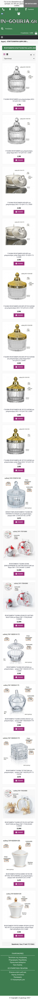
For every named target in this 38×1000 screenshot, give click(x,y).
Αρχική (3, 41)
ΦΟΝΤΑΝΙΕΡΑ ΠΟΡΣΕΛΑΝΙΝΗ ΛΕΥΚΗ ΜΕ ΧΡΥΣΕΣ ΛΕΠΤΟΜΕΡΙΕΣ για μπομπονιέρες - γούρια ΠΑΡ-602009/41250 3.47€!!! (19, 875)
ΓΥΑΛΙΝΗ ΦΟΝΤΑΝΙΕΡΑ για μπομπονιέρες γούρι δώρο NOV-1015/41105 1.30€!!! (19, 152)
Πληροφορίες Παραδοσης (18, 960)
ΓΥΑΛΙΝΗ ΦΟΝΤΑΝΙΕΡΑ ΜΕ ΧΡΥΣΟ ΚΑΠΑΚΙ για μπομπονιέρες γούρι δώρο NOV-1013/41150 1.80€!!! (19, 462)
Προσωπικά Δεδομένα (18, 962)
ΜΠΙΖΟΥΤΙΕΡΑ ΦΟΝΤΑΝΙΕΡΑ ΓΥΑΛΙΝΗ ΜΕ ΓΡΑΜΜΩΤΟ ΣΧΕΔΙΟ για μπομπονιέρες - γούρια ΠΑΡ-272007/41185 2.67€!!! (19, 513)
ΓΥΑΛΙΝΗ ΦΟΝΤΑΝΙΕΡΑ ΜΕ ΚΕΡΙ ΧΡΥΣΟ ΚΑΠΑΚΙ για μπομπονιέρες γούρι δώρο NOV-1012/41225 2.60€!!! (19, 358)
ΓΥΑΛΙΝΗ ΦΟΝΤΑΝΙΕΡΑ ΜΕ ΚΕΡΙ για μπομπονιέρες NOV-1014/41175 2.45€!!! (19, 203)
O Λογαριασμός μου (18, 979)
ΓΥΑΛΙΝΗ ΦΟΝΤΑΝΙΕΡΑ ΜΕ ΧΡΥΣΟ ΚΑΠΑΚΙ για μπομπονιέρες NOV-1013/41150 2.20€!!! (19, 410)
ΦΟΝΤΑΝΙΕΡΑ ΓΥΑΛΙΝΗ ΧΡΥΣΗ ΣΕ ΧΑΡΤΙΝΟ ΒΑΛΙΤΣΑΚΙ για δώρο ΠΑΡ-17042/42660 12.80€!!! (19, 824)
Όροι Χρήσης (17, 965)
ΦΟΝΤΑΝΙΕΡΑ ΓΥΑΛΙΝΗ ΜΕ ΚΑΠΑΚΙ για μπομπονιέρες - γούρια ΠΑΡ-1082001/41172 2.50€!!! (19, 669)
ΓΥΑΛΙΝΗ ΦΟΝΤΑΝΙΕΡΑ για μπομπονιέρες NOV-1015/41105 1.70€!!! (19, 100)
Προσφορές (18, 977)
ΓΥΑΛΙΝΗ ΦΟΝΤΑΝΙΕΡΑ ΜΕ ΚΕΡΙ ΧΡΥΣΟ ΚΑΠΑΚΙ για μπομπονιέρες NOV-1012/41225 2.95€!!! (19, 307)
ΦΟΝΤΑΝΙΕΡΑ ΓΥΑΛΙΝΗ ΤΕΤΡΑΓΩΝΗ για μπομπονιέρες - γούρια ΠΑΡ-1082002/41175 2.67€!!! (19, 772)
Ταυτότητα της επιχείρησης (17, 957)
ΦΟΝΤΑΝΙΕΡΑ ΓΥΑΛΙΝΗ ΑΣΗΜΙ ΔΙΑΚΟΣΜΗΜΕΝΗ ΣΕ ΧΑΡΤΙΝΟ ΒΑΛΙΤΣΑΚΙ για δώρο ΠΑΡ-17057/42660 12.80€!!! (19, 565)
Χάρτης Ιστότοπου (17, 975)
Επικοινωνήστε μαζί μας (17, 972)
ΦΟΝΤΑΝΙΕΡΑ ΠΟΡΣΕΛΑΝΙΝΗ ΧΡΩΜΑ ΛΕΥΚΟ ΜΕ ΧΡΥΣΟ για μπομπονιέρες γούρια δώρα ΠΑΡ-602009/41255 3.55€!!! (19, 927)
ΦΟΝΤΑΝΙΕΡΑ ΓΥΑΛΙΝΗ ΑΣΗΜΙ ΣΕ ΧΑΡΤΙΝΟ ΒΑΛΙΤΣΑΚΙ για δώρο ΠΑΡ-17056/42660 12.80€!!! (19, 617)
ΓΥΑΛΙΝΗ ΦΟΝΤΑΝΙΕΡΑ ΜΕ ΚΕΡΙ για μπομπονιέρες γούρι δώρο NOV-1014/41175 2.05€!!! (19, 255)
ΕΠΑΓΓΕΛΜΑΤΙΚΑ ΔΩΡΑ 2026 (16, 41)
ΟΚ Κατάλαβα (31, 3)
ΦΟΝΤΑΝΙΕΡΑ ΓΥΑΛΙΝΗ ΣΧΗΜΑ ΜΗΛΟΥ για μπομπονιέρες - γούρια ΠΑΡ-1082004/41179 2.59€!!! (19, 720)
